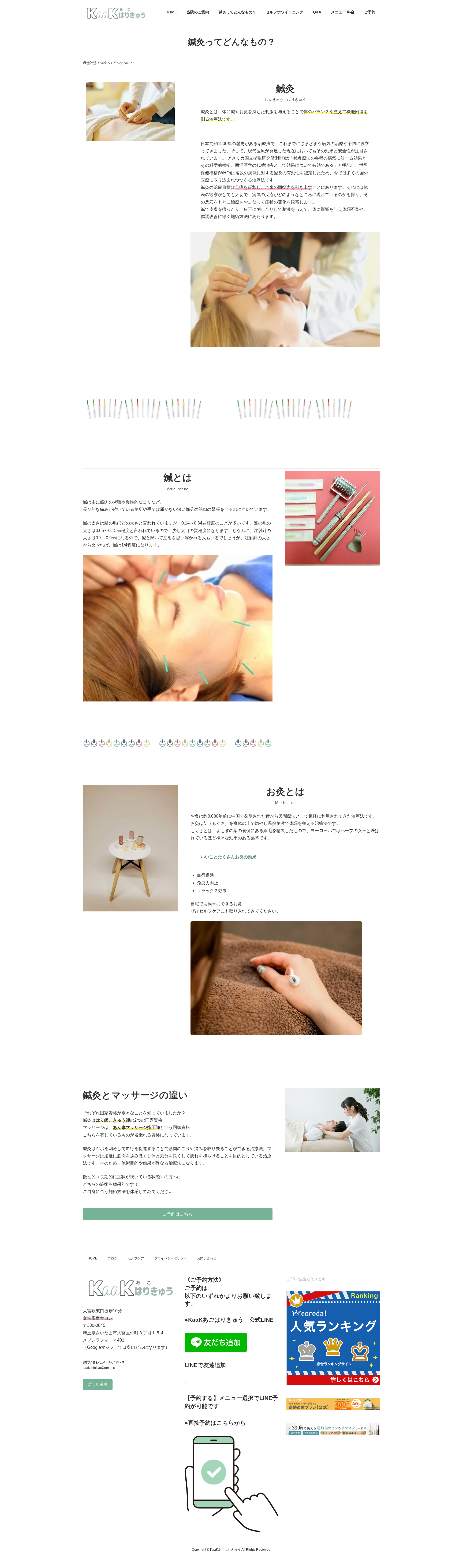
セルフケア (136, 1258)
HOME (92, 1258)
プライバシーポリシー (170, 1258)
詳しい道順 (97, 1384)
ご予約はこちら (178, 1214)
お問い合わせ (206, 1258)
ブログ (112, 1258)
